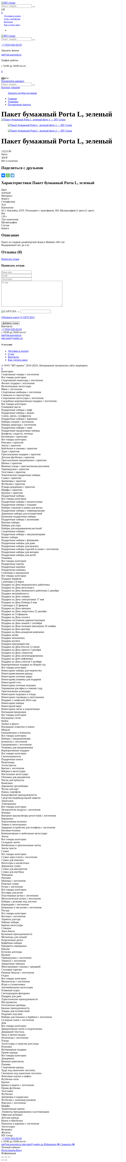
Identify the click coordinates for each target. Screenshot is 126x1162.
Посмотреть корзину (12, 81)
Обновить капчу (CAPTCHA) (18, 317)
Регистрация (8, 1150)
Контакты (8, 22)
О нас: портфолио (12, 19)
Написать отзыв (10, 259)
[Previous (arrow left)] (2, 1160)
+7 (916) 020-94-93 (11, 44)
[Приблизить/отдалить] (9, 1157)
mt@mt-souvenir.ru (11, 54)
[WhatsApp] (8, 175)
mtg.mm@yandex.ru (12, 338)
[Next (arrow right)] (6, 1160)
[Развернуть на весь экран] (6, 1157)
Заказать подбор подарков (22, 93)
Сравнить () (67, 1144)
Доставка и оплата (12, 16)
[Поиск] (33, 6)
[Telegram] (12, 175)
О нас (11, 354)
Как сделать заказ (12, 25)
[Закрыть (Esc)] (2, 1157)
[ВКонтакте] (3, 175)
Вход (19, 1150)
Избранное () (52, 1144)
